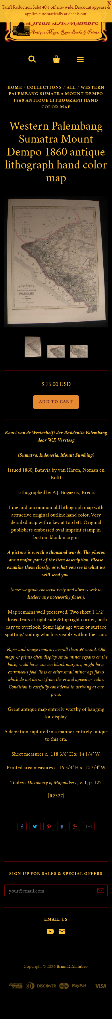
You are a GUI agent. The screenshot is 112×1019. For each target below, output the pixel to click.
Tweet (35, 826)
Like (22, 826)
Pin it (48, 826)
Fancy (61, 826)
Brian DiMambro (72, 967)
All (71, 88)
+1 (74, 826)
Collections (44, 88)
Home (14, 88)
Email (89, 826)
